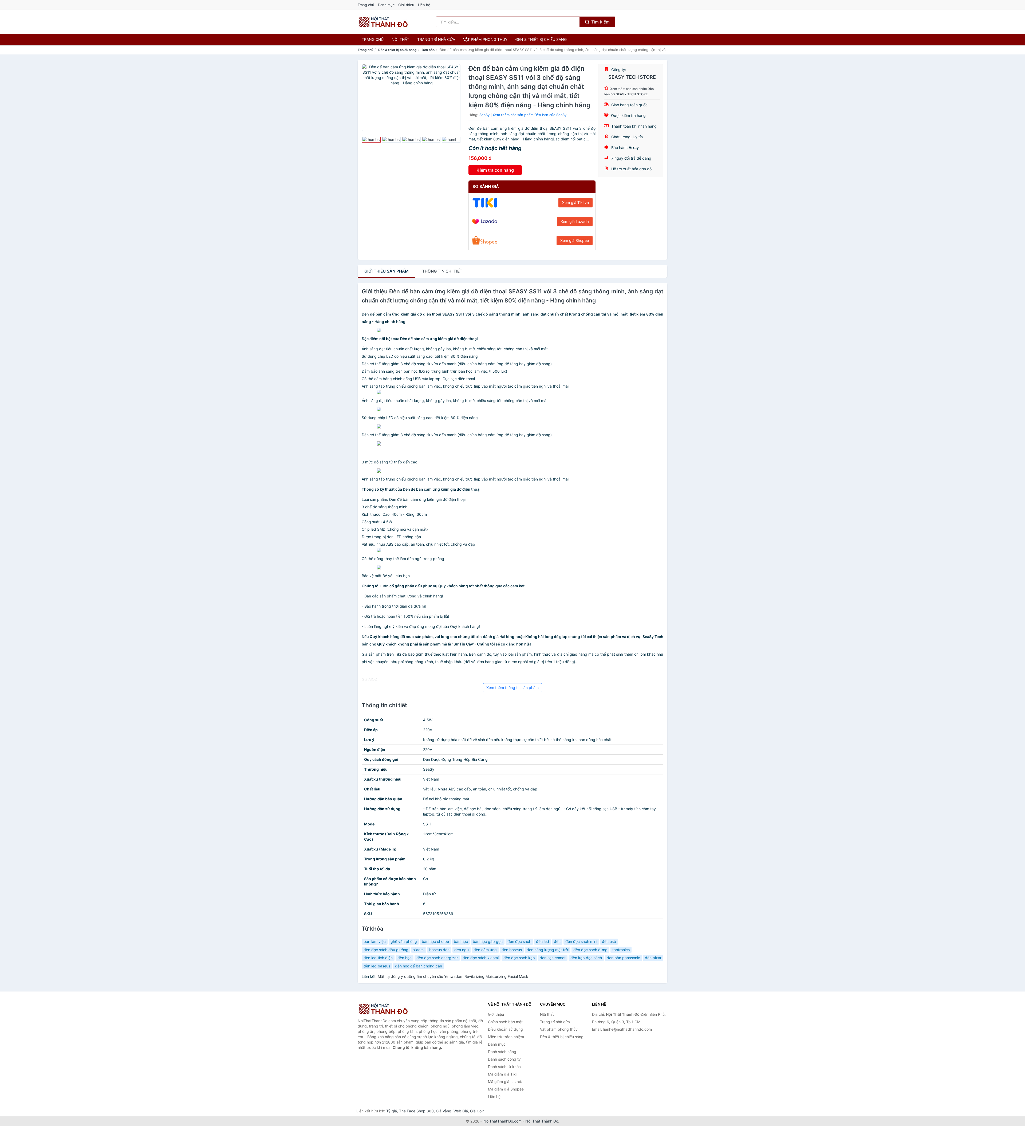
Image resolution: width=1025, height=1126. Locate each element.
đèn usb (609, 941)
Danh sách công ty (504, 1059)
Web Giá (461, 1111)
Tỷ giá (391, 1111)
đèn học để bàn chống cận (418, 966)
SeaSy (484, 115)
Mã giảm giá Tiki (502, 1074)
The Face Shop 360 (416, 1111)
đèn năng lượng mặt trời (548, 949)
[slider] (371, 140)
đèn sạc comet (553, 957)
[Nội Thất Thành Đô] (384, 1008)
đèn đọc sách (519, 941)
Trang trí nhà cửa (436, 39)
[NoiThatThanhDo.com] (383, 22)
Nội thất (400, 39)
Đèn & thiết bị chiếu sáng (541, 39)
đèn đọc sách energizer (437, 957)
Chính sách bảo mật (505, 1021)
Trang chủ (366, 5)
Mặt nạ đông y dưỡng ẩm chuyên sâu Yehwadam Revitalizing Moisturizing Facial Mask (453, 976)
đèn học (404, 957)
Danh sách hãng (502, 1051)
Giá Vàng (443, 1111)
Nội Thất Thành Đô (541, 1121)
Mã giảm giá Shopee (506, 1089)
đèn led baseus (377, 966)
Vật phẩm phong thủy (485, 39)
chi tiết (442, 271)
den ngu (461, 949)
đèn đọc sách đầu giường (386, 949)
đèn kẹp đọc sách (586, 957)
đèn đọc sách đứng (590, 949)
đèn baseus (512, 949)
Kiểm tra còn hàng (495, 170)
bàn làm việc (375, 941)
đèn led (542, 941)
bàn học (461, 941)
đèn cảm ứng (485, 949)
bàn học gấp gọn (488, 941)
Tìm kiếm (600, 22)
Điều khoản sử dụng (505, 1029)
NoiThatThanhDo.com (502, 1121)
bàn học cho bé (435, 941)
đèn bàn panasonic (623, 957)
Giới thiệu (406, 5)
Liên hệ (424, 5)
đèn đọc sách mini (581, 941)
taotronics (621, 949)
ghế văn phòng (404, 941)
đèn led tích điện (378, 957)
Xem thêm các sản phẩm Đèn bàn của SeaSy (529, 115)
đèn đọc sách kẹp (519, 957)
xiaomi (418, 949)
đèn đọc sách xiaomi (481, 957)
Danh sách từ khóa (504, 1066)
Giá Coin (477, 1111)
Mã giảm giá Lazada (505, 1081)
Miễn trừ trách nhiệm (506, 1036)
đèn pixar (653, 957)
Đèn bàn (428, 50)
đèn (557, 941)
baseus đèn (439, 949)
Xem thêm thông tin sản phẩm (512, 687)
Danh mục (386, 5)
